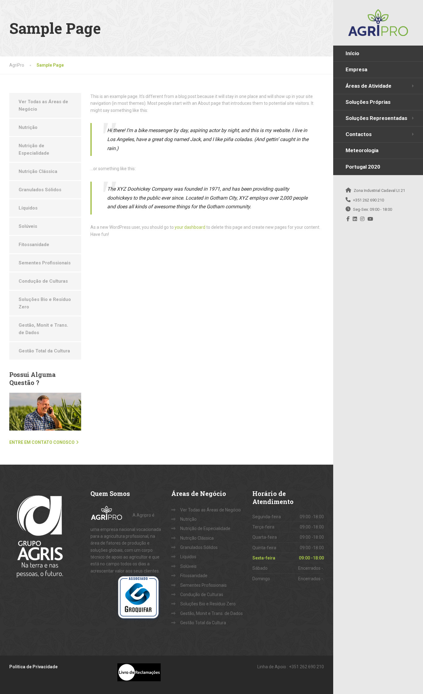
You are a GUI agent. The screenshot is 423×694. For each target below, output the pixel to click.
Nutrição (28, 127)
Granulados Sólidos (40, 189)
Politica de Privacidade (33, 666)
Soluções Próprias (368, 102)
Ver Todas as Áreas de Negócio (43, 105)
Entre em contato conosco (42, 442)
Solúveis (28, 226)
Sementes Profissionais (45, 263)
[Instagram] (362, 218)
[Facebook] (348, 218)
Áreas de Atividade (368, 86)
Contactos (359, 134)
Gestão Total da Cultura (44, 351)
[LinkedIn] (355, 218)
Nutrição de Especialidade (34, 149)
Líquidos (28, 208)
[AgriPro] (378, 22)
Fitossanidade (34, 244)
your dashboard (190, 227)
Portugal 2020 (363, 167)
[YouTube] (370, 218)
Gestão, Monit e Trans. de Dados (43, 328)
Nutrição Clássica (38, 171)
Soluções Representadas (376, 118)
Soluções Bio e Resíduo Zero (45, 303)
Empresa (356, 69)
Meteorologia (362, 150)
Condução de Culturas (43, 281)
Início (352, 53)
